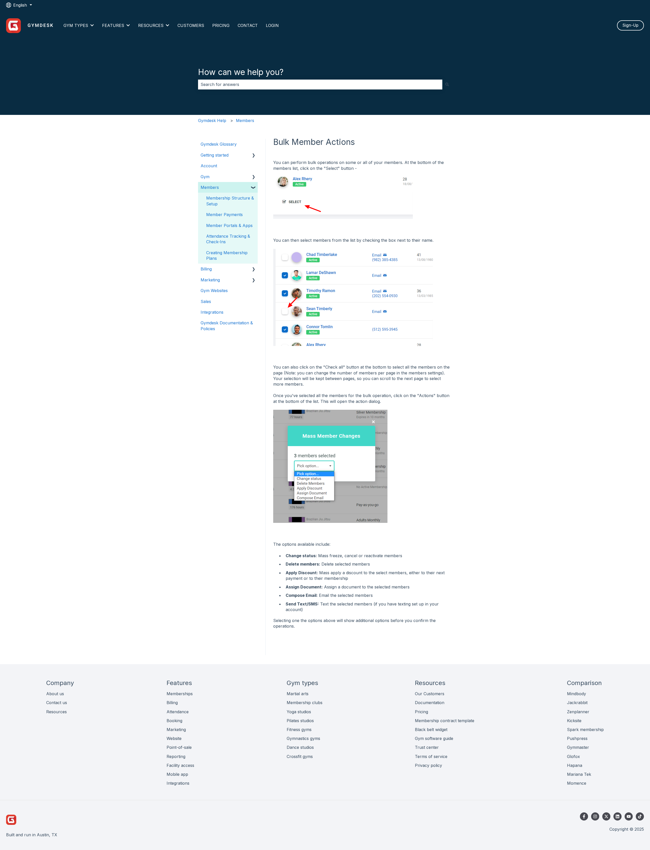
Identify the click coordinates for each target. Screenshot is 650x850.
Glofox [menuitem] (573, 756)
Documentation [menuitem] (429, 702)
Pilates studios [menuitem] (300, 720)
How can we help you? (241, 72)
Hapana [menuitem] (574, 765)
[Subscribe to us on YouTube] (629, 816)
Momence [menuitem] (576, 783)
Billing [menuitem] (206, 268)
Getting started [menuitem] (215, 155)
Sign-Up (630, 25)
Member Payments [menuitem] (224, 214)
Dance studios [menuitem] (300, 747)
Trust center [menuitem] (427, 747)
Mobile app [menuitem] (177, 774)
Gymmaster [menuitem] (578, 747)
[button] (254, 155)
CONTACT (248, 25)
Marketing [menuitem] (210, 279)
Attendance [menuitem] (178, 711)
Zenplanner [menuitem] (578, 711)
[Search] (447, 84)
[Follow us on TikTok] (640, 816)
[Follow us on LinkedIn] (617, 816)
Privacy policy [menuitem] (428, 765)
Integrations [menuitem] (212, 312)
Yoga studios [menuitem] (299, 711)
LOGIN (272, 25)
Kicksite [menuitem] (574, 720)
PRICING (221, 25)
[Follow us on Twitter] (606, 816)
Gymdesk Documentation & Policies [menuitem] (227, 325)
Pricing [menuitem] (421, 711)
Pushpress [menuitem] (577, 738)
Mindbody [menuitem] (576, 693)
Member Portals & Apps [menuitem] (229, 225)
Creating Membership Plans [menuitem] (227, 255)
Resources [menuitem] (56, 711)
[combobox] (320, 84)
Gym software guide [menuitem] (434, 738)
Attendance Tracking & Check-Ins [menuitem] (228, 239)
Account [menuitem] (209, 165)
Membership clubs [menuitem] (304, 702)
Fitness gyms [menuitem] (299, 729)
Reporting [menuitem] (176, 756)
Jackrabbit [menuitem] (577, 702)
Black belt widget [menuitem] (431, 729)
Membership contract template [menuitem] (444, 720)
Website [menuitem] (174, 738)
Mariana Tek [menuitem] (579, 774)
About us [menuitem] (55, 693)
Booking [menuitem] (174, 720)
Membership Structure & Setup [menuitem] (230, 200)
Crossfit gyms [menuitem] (300, 756)
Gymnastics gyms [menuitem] (303, 738)
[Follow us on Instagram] (595, 816)
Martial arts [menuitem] (297, 693)
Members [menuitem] (210, 187)
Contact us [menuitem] (56, 702)
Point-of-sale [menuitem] (179, 747)
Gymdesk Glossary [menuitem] (219, 144)
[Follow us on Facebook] (584, 816)
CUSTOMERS (190, 25)
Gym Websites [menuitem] (214, 290)
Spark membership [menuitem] (585, 729)
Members (245, 120)
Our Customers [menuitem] (429, 693)
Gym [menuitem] (205, 176)
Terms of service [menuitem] (431, 756)
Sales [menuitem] (206, 301)
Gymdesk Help (212, 120)
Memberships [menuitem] (180, 693)
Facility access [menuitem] (180, 765)
